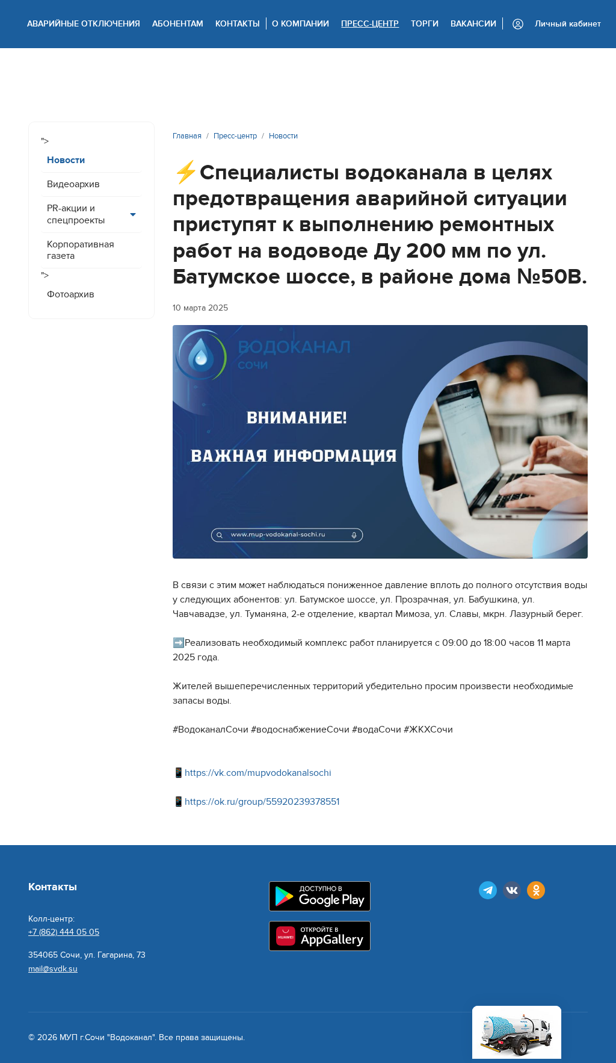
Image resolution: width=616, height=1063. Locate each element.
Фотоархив (70, 294)
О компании (300, 24)
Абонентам (177, 24)
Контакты (237, 24)
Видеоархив (73, 184)
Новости (66, 160)
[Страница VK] (512, 890)
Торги (425, 24)
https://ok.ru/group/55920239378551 (262, 802)
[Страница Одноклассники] (536, 890)
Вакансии (473, 24)
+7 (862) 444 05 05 (63, 932)
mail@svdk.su (53, 969)
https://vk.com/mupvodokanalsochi (258, 773)
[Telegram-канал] (488, 890)
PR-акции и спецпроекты (76, 214)
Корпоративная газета (80, 250)
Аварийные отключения (83, 24)
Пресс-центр (370, 24)
